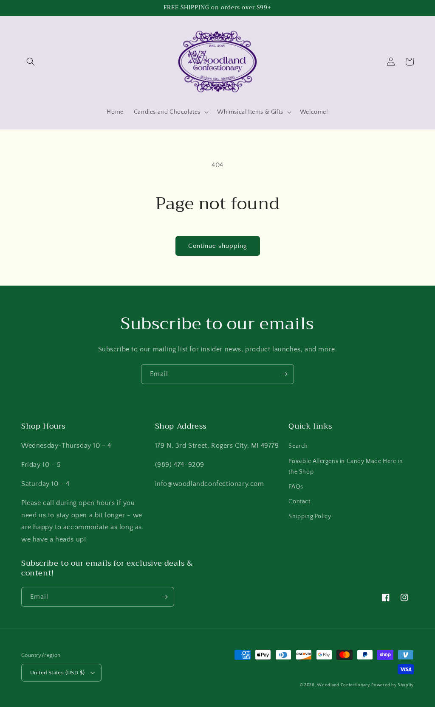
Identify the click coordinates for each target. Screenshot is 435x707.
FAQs (295, 486)
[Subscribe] (284, 374)
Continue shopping (217, 246)
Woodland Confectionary (343, 685)
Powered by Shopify (392, 685)
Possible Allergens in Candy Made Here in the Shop (345, 466)
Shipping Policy (309, 516)
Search (298, 446)
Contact (299, 501)
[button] (30, 61)
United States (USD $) (57, 673)
